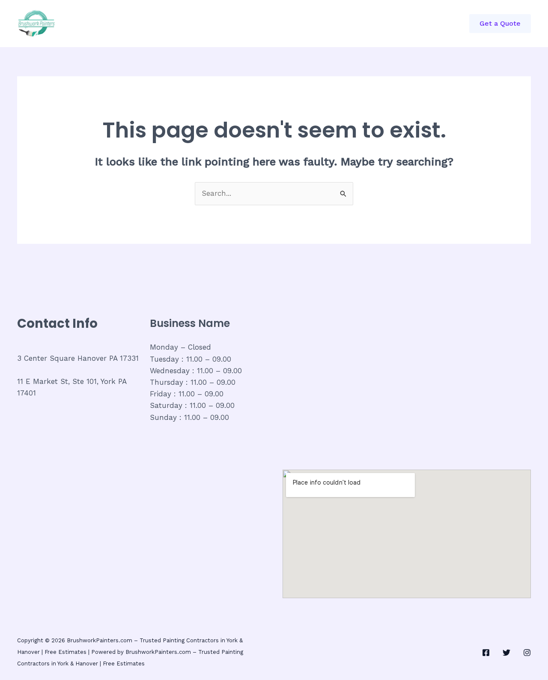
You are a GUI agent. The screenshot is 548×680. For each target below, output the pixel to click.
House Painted (267, 23)
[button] (500, 23)
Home (124, 23)
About (217, 23)
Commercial (170, 23)
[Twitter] (506, 652)
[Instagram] (527, 652)
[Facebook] (486, 652)
